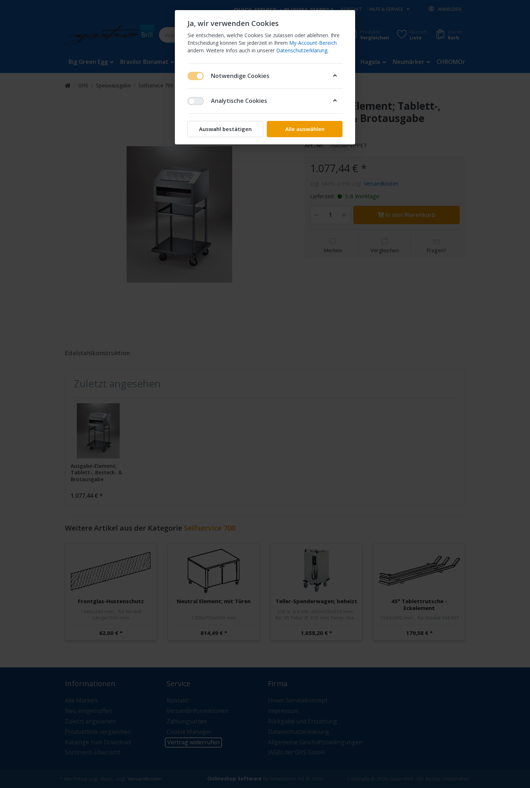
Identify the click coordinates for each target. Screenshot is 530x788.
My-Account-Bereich (313, 42)
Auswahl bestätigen (225, 128)
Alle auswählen (304, 128)
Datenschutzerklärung (301, 50)
